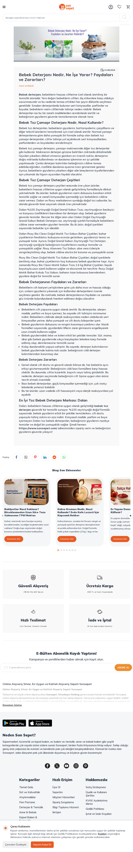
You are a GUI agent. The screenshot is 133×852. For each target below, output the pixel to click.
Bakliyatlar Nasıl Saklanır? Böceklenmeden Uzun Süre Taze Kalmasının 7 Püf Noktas (25, 512)
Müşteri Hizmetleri (63, 797)
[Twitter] (57, 765)
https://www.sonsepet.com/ (38, 428)
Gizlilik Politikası (95, 808)
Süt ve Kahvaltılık (29, 792)
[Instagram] (76, 765)
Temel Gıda (26, 787)
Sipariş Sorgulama (63, 802)
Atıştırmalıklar (27, 797)
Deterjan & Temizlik (31, 807)
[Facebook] (47, 765)
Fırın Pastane (27, 802)
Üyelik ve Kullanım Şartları (96, 794)
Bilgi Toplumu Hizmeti (65, 807)
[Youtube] (66, 765)
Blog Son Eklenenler (66, 470)
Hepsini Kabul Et (42, 844)
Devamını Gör (13, 539)
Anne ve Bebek (26, 85)
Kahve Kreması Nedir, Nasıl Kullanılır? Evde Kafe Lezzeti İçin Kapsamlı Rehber (78, 512)
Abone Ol (123, 667)
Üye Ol (56, 787)
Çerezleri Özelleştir (15, 844)
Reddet (102, 833)
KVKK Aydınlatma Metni (96, 802)
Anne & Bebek (27, 812)
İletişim (56, 812)
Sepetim (57, 792)
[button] (58, 550)
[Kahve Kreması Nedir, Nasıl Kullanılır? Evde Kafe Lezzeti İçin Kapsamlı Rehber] (79, 492)
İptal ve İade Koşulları (99, 813)
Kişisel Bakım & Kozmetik (28, 819)
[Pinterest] (85, 765)
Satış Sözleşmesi (96, 787)
